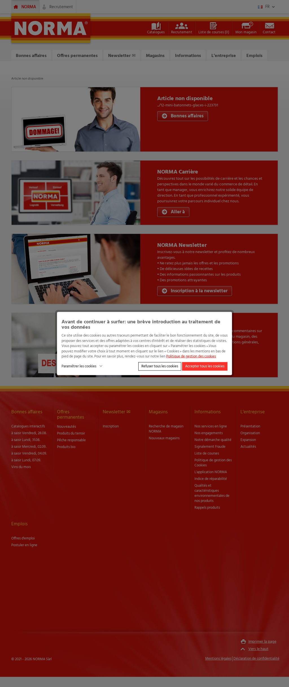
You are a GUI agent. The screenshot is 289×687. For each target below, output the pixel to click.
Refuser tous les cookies (159, 366)
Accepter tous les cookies (204, 366)
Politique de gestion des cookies (191, 356)
